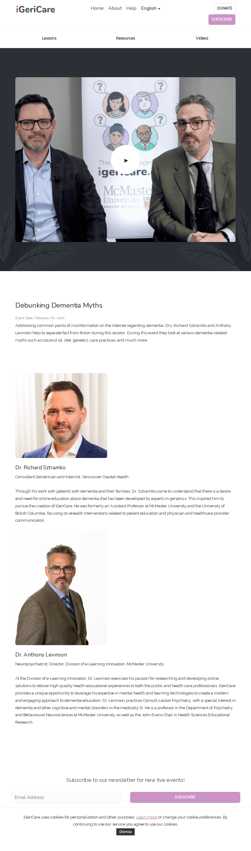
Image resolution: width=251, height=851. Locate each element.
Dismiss (125, 832)
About (115, 8)
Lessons (49, 38)
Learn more (146, 817)
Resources (125, 38)
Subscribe (185, 797)
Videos (202, 38)
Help (131, 8)
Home (97, 8)
